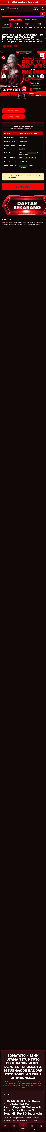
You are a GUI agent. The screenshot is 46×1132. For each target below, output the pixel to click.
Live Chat (41, 1129)
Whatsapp (32, 1129)
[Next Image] (42, 76)
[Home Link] (12, 8)
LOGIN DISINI (13, 117)
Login (14, 1129)
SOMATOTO (23, 186)
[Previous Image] (4, 76)
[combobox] (20, 14)
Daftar (23, 1128)
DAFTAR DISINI (13, 111)
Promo (5, 1129)
